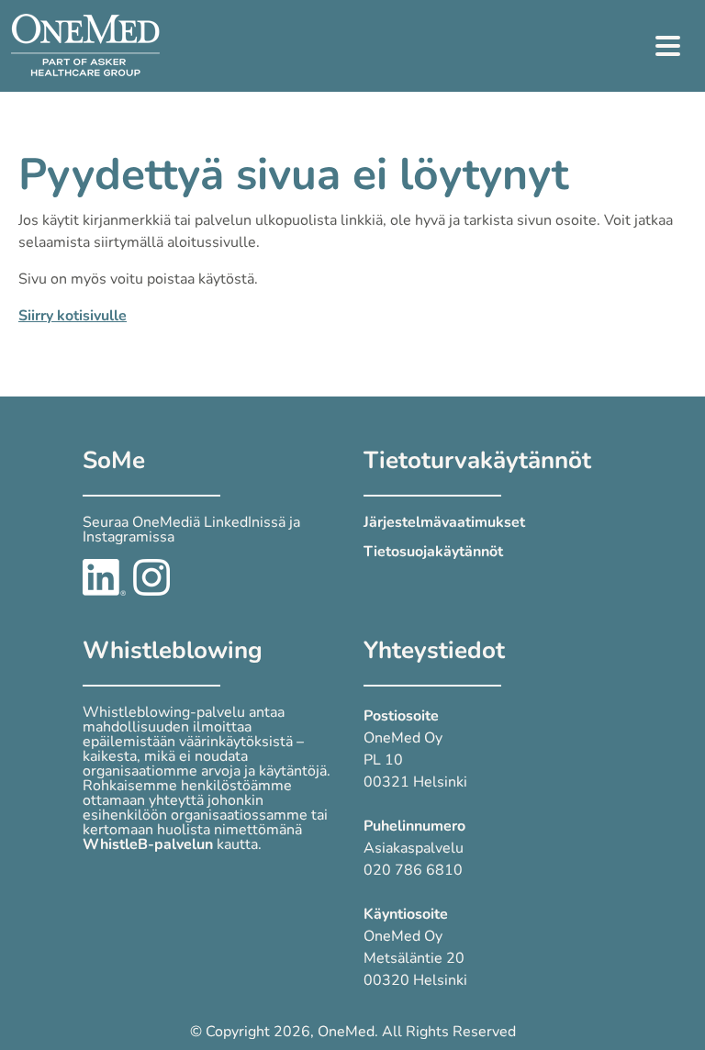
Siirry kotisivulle (72, 316)
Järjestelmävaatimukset (444, 522)
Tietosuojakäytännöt (433, 552)
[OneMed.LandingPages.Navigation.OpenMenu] (668, 46)
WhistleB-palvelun (148, 844)
